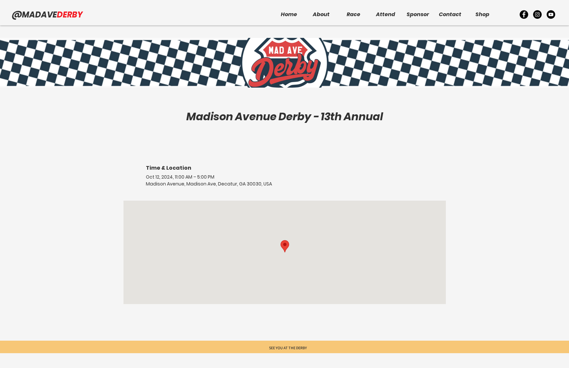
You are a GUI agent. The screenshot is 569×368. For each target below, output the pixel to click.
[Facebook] (524, 14)
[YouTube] (551, 14)
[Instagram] (537, 14)
